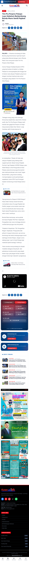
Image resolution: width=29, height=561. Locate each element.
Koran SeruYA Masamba (6, 546)
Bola (4, 11)
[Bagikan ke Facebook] (9, 28)
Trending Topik (4, 543)
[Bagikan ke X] (12, 28)
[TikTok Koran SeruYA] (12, 499)
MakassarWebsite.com (16, 555)
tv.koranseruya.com (12, 333)
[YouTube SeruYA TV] (6, 499)
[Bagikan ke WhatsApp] (15, 28)
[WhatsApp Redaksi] (16, 499)
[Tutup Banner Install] (27, 2)
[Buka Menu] (2, 5)
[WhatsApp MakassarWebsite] (21, 555)
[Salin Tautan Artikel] (21, 28)
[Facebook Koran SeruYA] (2, 499)
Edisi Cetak (3, 538)
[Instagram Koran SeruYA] (9, 499)
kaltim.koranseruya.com (13, 344)
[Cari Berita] (26, 5)
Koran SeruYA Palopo (5, 541)
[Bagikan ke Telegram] (18, 28)
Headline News (4, 535)
